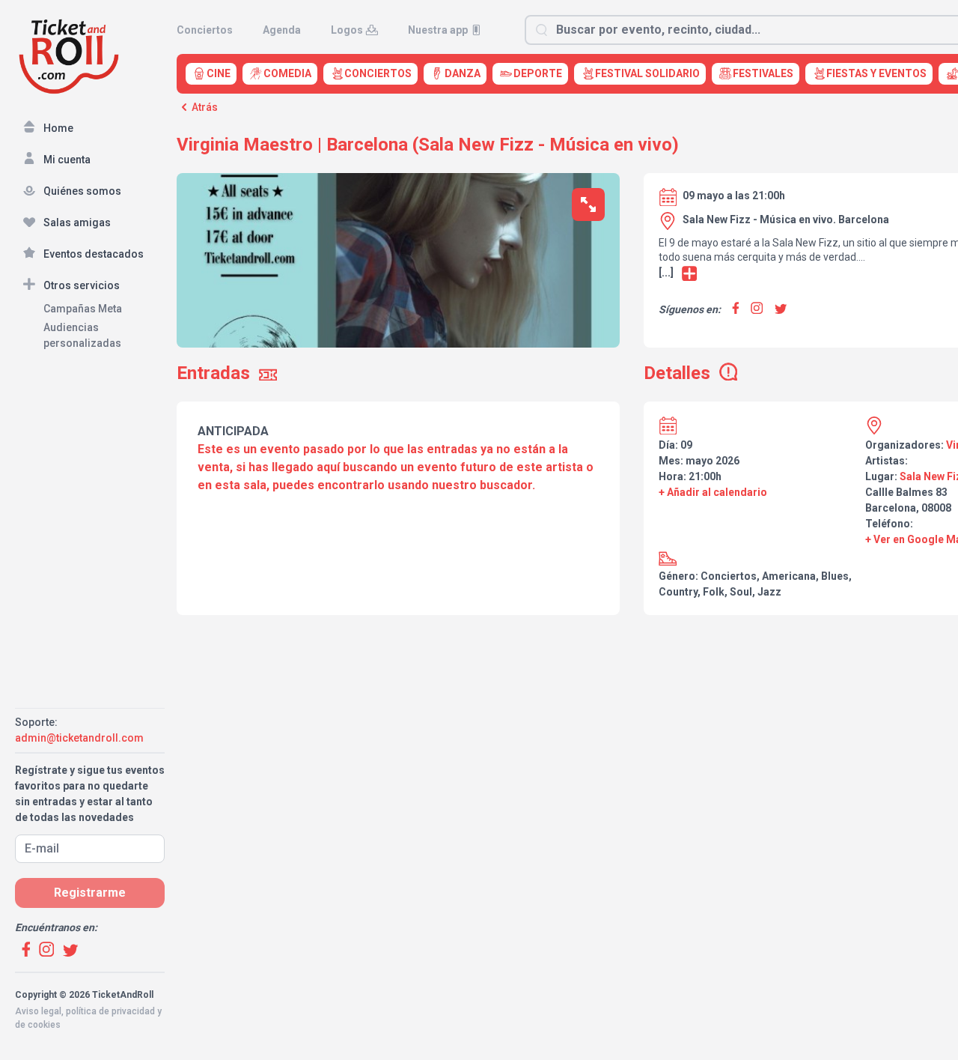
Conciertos (205, 30)
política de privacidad (110, 1011)
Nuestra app (438, 30)
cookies (44, 1025)
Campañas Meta (82, 309)
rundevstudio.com (121, 1038)
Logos (347, 30)
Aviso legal (38, 1011)
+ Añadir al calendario (713, 492)
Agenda (282, 30)
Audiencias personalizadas (82, 335)
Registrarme (90, 892)
